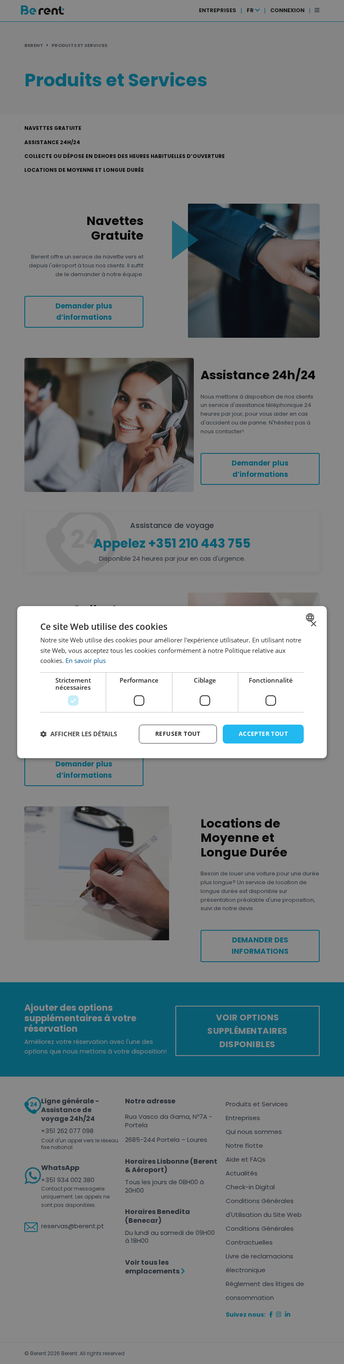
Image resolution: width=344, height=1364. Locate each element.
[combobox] (311, 617)
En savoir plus (85, 661)
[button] (78, 734)
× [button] (313, 624)
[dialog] (172, 682)
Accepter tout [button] (263, 734)
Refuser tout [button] (178, 734)
